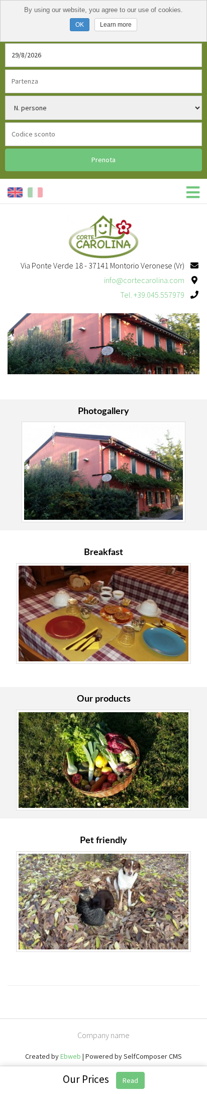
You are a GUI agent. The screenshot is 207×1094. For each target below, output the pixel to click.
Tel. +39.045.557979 (152, 295)
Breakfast (103, 552)
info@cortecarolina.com (144, 280)
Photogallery (103, 411)
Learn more (116, 24)
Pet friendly (103, 840)
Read (130, 1080)
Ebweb (70, 1056)
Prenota (103, 159)
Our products (104, 699)
